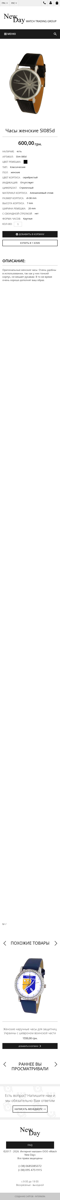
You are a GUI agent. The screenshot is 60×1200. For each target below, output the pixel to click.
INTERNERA (40, 1196)
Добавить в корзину (31, 234)
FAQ (30, 1145)
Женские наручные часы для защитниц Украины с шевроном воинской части (30, 1031)
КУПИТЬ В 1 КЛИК (30, 242)
